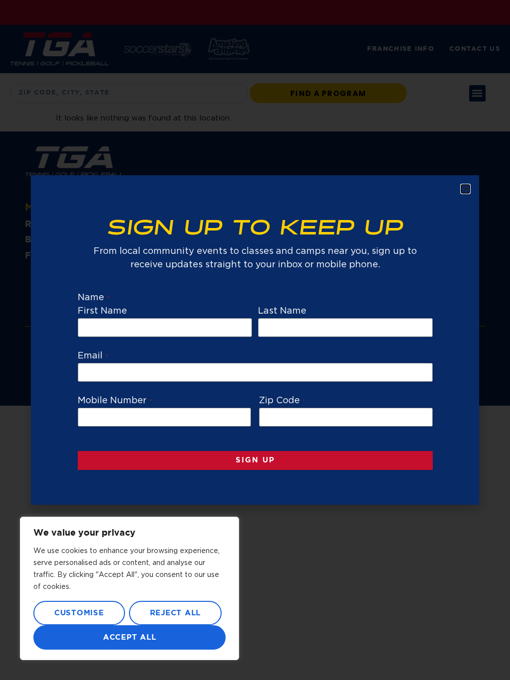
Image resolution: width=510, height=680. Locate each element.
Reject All (175, 613)
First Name (103, 311)
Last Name (282, 311)
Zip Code (282, 400)
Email (93, 355)
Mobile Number (115, 400)
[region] (129, 588)
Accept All (129, 637)
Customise (79, 613)
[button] (465, 189)
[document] (255, 340)
